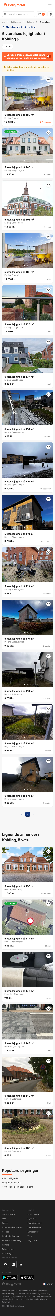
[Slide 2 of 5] (26, 108)
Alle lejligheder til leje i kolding (21, 27)
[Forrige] (21, 814)
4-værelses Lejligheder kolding (17, 1186)
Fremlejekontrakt (35, 1223)
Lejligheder (16, 22)
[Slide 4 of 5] (29, 108)
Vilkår (30, 1236)
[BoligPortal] (14, 5)
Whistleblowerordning (11, 1240)
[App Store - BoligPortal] (27, 1277)
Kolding (30, 22)
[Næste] (33, 814)
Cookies (5, 1232)
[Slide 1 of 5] (24, 108)
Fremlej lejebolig (35, 1227)
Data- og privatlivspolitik (12, 1227)
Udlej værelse (33, 1214)
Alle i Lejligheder (10, 1178)
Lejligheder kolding (11, 1182)
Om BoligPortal (8, 1214)
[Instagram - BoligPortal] (21, 1264)
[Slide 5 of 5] (31, 108)
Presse (5, 1223)
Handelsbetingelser (10, 1236)
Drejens (7, 46)
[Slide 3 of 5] (27, 108)
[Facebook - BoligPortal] (5, 1264)
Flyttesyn (32, 1218)
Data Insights (8, 1253)
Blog (4, 1218)
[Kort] (50, 14)
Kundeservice (33, 1232)
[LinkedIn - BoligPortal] (13, 1264)
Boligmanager (8, 1249)
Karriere (5, 1245)
